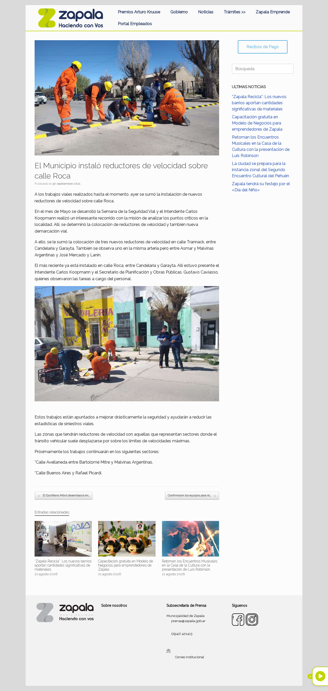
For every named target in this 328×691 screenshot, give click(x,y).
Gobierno (179, 11)
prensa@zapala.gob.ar (188, 621)
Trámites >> (234, 11)
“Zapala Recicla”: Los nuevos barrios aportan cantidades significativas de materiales (259, 102)
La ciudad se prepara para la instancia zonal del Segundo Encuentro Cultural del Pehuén (260, 169)
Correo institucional (189, 657)
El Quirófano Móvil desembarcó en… (63, 495)
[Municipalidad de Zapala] (70, 18)
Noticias (205, 11)
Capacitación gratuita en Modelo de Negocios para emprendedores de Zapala (257, 123)
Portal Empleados (135, 23)
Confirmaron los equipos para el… (192, 495)
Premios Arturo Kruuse (139, 11)
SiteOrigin (170, 676)
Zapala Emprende (273, 11)
